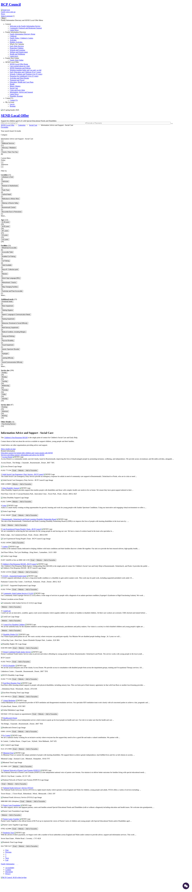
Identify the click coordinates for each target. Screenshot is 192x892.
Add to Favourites (31, 470)
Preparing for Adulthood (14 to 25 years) (24, 76)
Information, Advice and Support (21, 92)
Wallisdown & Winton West (10, 199)
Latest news (14, 56)
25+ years (5, 231)
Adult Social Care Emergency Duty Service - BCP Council (23, 474)
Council (11, 4)
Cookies (8, 870)
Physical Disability (8, 340)
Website (21, 470)
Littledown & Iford (7, 177)
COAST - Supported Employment (14, 576)
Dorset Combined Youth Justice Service (17, 652)
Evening (4, 407)
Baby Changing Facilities (10, 287)
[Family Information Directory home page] (14, 877)
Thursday (5, 390)
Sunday (4, 372)
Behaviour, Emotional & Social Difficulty (14, 323)
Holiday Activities (16, 42)
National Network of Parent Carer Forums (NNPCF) (21, 770)
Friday (4, 394)
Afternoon (5, 411)
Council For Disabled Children (14, 624)
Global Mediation (9, 700)
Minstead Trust (8, 753)
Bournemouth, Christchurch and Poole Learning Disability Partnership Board (29, 519)
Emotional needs (7, 301)
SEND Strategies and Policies (20, 68)
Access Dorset (7, 457)
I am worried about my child (20, 66)
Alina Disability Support (10, 488)
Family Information (7, 864)
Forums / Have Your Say (10, 152)
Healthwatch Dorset (10, 718)
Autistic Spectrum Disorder (10, 349)
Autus (4, 505)
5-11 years (5, 239)
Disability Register (16, 96)
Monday (4, 377)
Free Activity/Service (8, 424)
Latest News (14, 30)
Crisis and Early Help (17, 90)
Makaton (4, 274)
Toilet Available (6, 265)
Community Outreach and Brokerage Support (26, 28)
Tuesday (4, 381)
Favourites (4, 127)
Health (12, 84)
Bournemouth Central (8, 207)
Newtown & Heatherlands (10, 186)
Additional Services (8, 143)
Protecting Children (16, 48)
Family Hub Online (14, 59)
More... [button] (3, 216)
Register (13, 106)
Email (14, 470)
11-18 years (5, 222)
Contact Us (11, 99)
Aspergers (5, 353)
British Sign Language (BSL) (11, 278)
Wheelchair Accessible (9, 248)
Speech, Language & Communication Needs (16, 314)
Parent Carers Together (11, 819)
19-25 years (5, 226)
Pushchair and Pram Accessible (12, 291)
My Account (10, 104)
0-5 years (5, 235)
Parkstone (5, 181)
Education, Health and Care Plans (21, 82)
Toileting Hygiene (7, 310)
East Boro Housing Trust (12, 683)
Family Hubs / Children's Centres (21, 38)
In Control (6, 735)
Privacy (8, 874)
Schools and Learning (17, 50)
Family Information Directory (20, 44)
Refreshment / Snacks (9, 282)
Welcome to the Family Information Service (25, 26)
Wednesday (5, 385)
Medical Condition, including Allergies (14, 332)
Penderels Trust (8, 833)
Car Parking (5, 261)
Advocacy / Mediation (9, 147)
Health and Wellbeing (17, 54)
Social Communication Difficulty (12, 362)
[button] (96, 131)
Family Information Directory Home (22, 34)
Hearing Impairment (8, 319)
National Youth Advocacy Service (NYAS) (18, 788)
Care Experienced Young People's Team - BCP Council (21, 529)
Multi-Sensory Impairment (10, 327)
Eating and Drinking (8, 336)
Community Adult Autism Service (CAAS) (18, 593)
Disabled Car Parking (8, 256)
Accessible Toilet (7, 252)
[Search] (172, 123)
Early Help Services (17, 46)
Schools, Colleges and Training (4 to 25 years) (26, 74)
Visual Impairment (7, 345)
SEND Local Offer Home (19, 64)
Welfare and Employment (19, 52)
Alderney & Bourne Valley (10, 203)
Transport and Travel (17, 80)
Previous (8, 852)
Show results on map (8, 449)
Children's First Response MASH (16, 437)
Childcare (13, 36)
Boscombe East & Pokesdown (11, 212)
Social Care (14, 88)
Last (6, 860)
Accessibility (9, 868)
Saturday (5, 398)
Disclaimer (9, 872)
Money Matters (15, 86)
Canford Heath (6, 194)
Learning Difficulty (7, 358)
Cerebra (5, 547)
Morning (4, 415)
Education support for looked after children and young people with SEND (27, 453)
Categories (21, 125)
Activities (13, 40)
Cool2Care (7, 611)
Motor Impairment (7, 306)
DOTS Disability (9, 666)
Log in (12, 104)
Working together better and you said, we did (25, 70)
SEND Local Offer (23, 79)
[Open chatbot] (186, 886)
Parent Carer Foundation (11, 805)
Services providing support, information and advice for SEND (22, 455)
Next (7, 858)
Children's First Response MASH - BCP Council (19, 564)
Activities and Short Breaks (19, 78)
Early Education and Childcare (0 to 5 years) (25, 72)
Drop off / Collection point (10, 269)
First (6, 850)
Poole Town (5, 190)
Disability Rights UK (10, 634)
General (23, 27)
